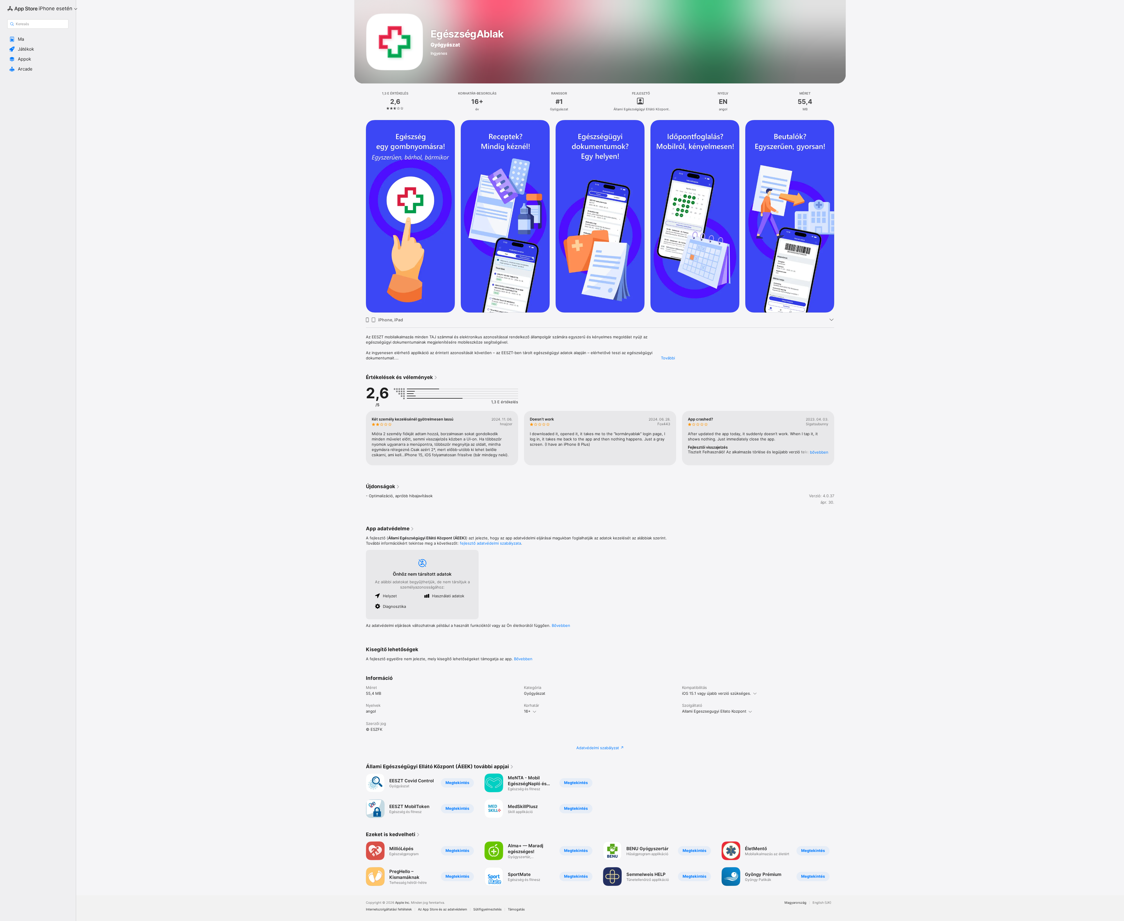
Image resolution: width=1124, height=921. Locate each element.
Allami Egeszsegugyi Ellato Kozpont (714, 711)
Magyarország (795, 902)
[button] (38, 39)
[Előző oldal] (360, 438)
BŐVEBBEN (819, 452)
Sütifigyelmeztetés (487, 909)
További (668, 358)
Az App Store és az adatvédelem (442, 909)
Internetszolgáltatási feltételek (389, 909)
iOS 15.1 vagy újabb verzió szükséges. (716, 693)
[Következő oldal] (840, 438)
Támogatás (516, 909)
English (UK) (822, 902)
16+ (527, 711)
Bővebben (561, 625)
